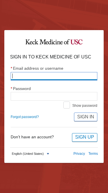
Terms (93, 154)
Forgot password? (25, 117)
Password (21, 89)
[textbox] (28, 154)
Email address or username (37, 68)
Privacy (79, 154)
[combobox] (31, 153)
